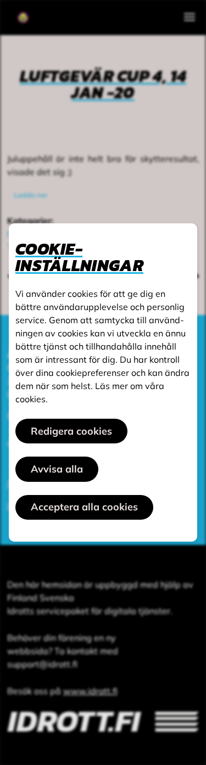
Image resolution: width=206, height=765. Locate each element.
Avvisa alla (57, 469)
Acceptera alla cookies (84, 506)
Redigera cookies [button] (71, 431)
